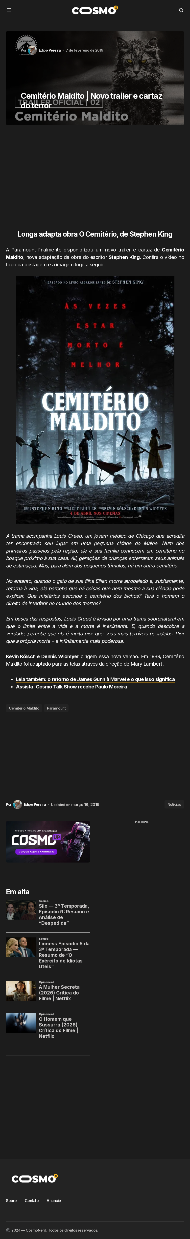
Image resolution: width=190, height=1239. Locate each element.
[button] (9, 10)
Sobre (11, 1200)
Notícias (174, 804)
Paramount (56, 708)
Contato (32, 1200)
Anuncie (54, 1200)
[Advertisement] (95, 180)
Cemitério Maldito (24, 708)
